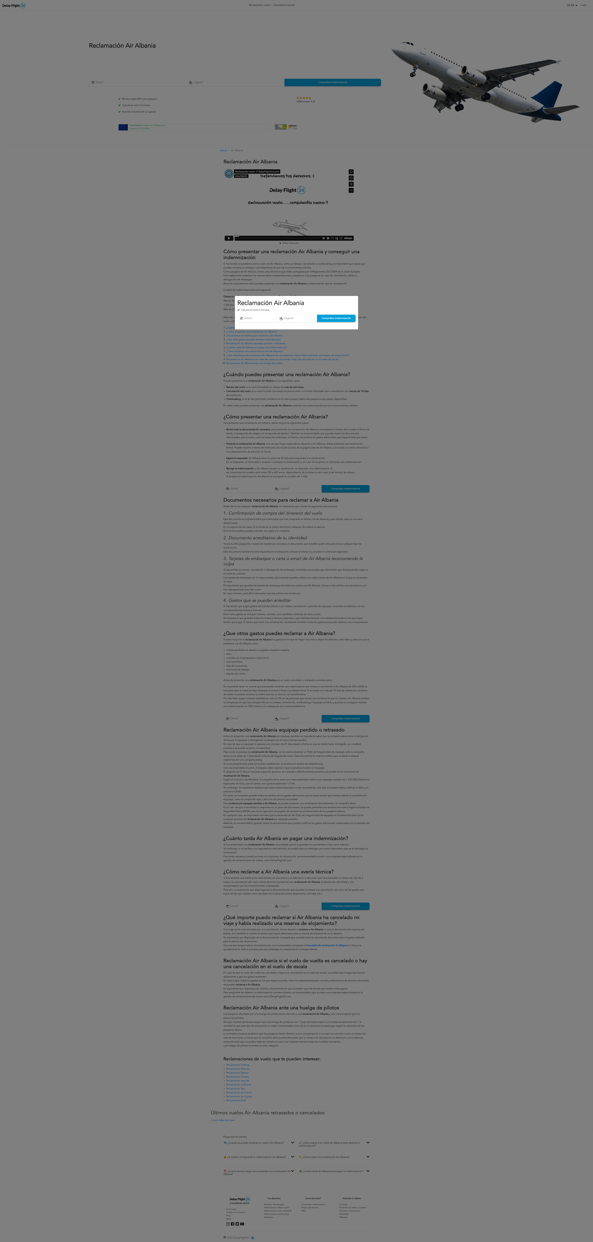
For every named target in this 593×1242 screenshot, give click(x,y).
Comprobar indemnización (336, 318)
